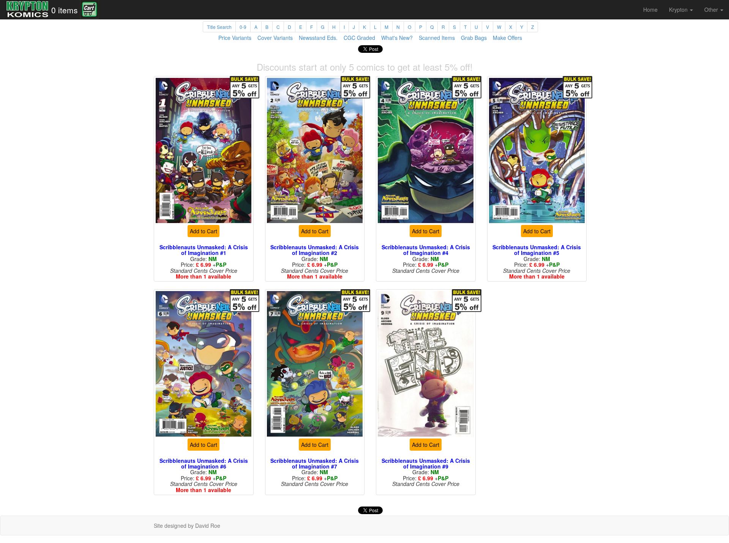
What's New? (397, 37)
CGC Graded (359, 37)
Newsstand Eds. (318, 37)
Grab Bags (474, 37)
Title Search (219, 27)
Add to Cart (203, 231)
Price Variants (234, 37)
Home (650, 9)
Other (712, 9)
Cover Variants (275, 37)
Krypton (679, 9)
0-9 (243, 27)
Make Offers (507, 37)
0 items (64, 10)
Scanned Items (437, 37)
